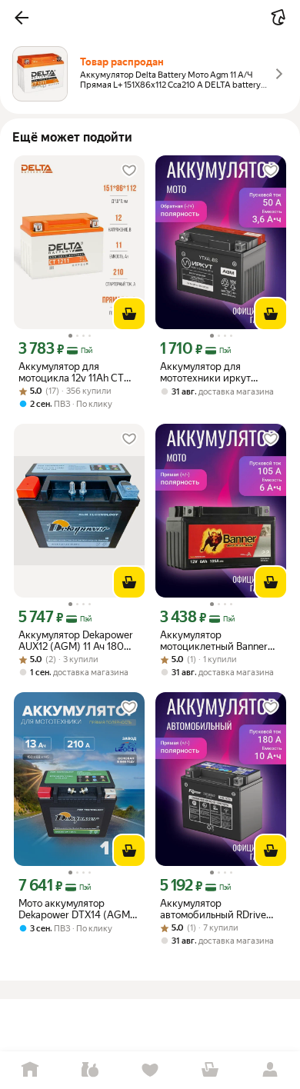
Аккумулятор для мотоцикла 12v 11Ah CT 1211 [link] (71, 372)
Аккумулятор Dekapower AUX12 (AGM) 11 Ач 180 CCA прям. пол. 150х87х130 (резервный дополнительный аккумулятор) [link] (75, 640)
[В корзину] (129, 314)
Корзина (210, 1070)
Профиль (270, 1070)
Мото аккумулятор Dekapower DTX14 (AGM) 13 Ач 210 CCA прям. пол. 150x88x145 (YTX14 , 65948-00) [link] (76, 909)
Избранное (150, 1070)
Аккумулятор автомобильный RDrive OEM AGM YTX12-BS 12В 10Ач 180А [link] (216, 909)
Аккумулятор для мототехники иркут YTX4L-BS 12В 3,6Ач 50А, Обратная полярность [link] (217, 372)
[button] (21, 17)
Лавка (90, 1070)
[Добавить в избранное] (129, 171)
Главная (30, 1070)
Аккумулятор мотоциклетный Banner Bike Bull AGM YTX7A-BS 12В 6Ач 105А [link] (216, 640)
